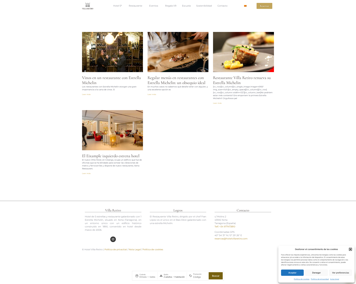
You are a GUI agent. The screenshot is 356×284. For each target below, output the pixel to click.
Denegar (316, 272)
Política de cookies (301, 279)
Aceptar (292, 272)
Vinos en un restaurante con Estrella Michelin (111, 80)
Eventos (153, 5)
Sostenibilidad (204, 5)
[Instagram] (113, 239)
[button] (350, 249)
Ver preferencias (340, 272)
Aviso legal (334, 279)
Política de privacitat (115, 249)
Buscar (215, 275)
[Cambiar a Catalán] (245, 6)
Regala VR (170, 5)
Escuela (186, 5)
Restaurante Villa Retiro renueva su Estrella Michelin (242, 80)
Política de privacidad (320, 279)
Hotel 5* (117, 5)
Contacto (222, 5)
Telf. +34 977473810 (225, 226)
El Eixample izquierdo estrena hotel (110, 155)
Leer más (86, 94)
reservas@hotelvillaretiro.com (231, 238)
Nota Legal (135, 249)
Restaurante (135, 5)
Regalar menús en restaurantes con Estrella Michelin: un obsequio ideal (176, 80)
